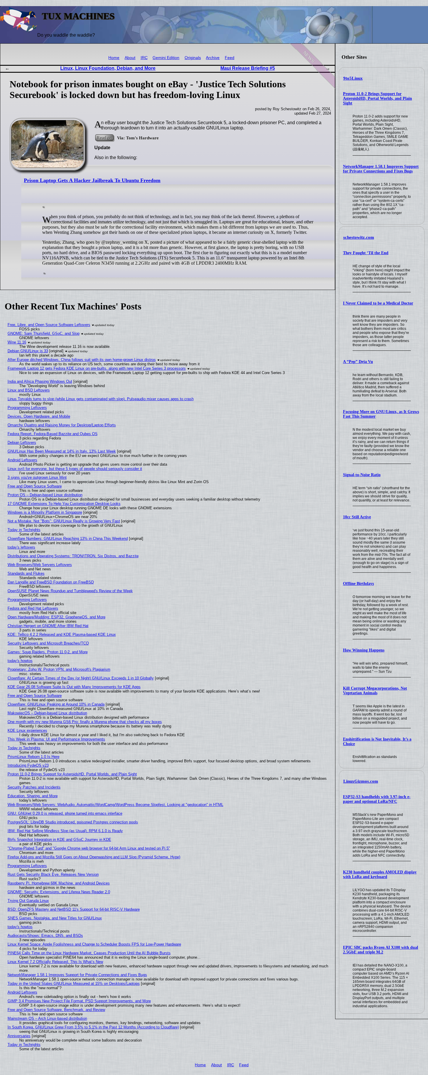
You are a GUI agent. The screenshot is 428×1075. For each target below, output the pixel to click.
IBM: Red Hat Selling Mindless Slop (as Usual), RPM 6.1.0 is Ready (65, 831)
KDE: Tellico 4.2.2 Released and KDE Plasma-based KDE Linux (62, 634)
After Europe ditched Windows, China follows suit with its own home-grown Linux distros (82, 359)
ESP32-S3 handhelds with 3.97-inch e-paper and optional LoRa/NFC (377, 799)
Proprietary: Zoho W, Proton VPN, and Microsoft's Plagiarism (59, 669)
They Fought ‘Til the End (365, 253)
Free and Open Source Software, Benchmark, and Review (56, 1010)
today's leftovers (21, 547)
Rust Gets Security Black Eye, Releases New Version (53, 874)
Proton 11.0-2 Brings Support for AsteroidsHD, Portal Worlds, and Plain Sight (377, 98)
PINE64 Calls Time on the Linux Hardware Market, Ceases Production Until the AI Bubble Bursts (89, 953)
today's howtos (20, 660)
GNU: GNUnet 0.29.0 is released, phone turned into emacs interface (65, 813)
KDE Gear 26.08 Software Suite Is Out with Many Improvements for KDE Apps (74, 687)
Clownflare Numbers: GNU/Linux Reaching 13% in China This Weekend (68, 538)
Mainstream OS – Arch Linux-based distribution (47, 1018)
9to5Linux (353, 78)
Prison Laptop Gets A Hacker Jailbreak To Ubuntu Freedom (92, 180)
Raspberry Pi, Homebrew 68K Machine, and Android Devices (59, 883)
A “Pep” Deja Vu (358, 361)
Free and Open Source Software (35, 486)
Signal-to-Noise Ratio (362, 475)
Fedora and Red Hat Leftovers (33, 608)
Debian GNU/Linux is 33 (28, 351)
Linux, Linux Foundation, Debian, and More (107, 68)
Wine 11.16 (17, 342)
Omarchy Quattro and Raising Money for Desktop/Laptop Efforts (62, 425)
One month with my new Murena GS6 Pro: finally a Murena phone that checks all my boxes (85, 722)
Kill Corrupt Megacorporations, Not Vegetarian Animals (375, 690)
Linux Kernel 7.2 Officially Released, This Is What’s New (55, 962)
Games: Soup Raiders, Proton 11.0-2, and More (48, 652)
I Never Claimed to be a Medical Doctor (378, 303)
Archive (213, 58)
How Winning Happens (363, 650)
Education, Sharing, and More (33, 796)
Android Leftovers (22, 460)
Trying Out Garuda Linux (28, 900)
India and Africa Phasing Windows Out (40, 381)
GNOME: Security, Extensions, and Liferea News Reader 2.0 (59, 892)
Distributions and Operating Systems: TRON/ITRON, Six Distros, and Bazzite (73, 556)
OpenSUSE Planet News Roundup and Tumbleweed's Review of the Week (70, 591)
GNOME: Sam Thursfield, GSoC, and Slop (43, 333)
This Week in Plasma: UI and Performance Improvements (56, 739)
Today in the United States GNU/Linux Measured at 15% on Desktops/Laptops (74, 983)
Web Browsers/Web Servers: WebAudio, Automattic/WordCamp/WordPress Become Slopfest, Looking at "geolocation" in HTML (115, 804)
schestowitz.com (358, 237)
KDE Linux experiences (27, 730)
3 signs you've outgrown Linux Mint (37, 477)
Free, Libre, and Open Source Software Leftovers (49, 325)
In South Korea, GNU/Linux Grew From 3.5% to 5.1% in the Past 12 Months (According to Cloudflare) (93, 1027)
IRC (144, 58)
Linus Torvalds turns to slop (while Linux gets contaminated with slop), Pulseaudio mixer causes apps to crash (101, 399)
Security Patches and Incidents (34, 787)
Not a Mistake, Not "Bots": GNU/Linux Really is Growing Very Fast (64, 521)
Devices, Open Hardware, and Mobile (39, 416)
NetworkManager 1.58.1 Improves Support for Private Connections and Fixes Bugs (381, 168)
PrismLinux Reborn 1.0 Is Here (33, 756)
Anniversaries (19, 1036)
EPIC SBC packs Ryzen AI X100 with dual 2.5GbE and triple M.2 (380, 949)
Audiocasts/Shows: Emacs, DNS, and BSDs (45, 935)
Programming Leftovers (27, 407)
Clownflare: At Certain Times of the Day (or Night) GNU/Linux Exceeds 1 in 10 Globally (81, 678)
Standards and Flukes (26, 573)
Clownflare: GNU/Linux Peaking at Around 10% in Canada (56, 704)
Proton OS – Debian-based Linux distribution (45, 495)
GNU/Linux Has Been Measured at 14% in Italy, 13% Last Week (62, 451)
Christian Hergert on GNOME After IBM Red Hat (48, 626)
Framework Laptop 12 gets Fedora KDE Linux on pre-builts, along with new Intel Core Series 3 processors (97, 368)
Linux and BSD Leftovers (29, 390)
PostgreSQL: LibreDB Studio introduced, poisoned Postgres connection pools (73, 822)
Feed (229, 58)
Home (113, 58)
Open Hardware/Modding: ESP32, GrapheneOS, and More (56, 617)
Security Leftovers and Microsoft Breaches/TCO (48, 643)
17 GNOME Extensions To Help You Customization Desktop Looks (64, 503)
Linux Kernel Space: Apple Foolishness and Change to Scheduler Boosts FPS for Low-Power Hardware (94, 944)
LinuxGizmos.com (360, 781)
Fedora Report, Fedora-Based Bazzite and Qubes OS (53, 434)
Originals (193, 58)
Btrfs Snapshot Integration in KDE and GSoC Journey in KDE (59, 839)
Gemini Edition (166, 58)
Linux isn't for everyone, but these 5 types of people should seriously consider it (75, 469)
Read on (104, 137)
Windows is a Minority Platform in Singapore (45, 512)
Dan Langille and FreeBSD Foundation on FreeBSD (51, 582)
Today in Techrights (24, 530)
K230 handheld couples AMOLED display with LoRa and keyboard (380, 874)
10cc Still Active (357, 517)
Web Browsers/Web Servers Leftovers (40, 565)
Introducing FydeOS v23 (28, 765)
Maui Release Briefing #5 (247, 68)
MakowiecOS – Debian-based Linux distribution (47, 713)
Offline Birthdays (358, 583)
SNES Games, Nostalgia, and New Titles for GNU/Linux (55, 918)
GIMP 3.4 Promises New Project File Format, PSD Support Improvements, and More (79, 1001)
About (130, 58)
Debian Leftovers (22, 442)
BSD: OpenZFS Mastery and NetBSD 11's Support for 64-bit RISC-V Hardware (74, 909)
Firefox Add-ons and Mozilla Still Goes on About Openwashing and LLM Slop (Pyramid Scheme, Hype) (94, 857)
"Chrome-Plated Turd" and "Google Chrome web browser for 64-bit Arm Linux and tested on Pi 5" (89, 848)
